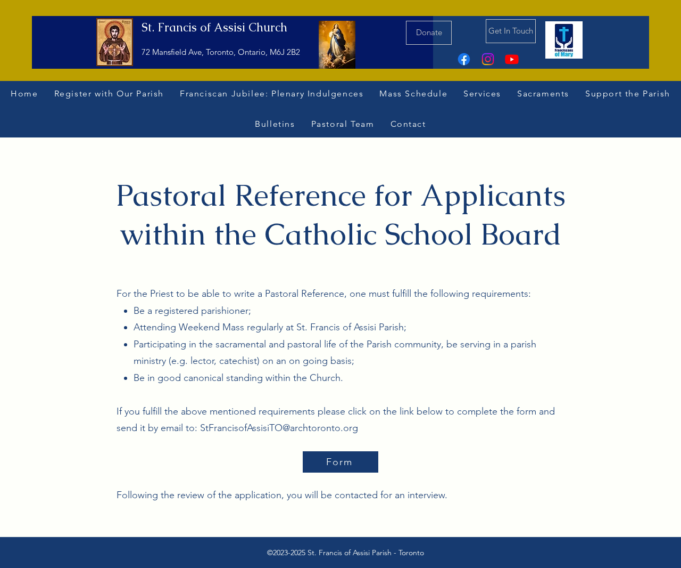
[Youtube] (512, 59)
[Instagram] (488, 59)
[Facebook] (464, 59)
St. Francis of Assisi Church (214, 27)
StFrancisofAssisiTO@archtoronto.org (279, 428)
